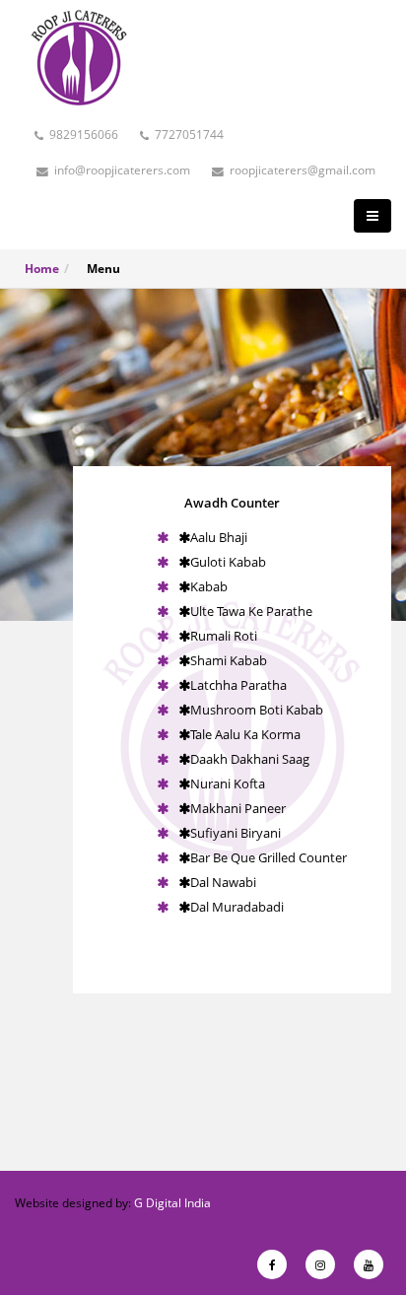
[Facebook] (272, 1264)
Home (42, 268)
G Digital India (172, 1202)
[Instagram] (320, 1264)
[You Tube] (368, 1264)
